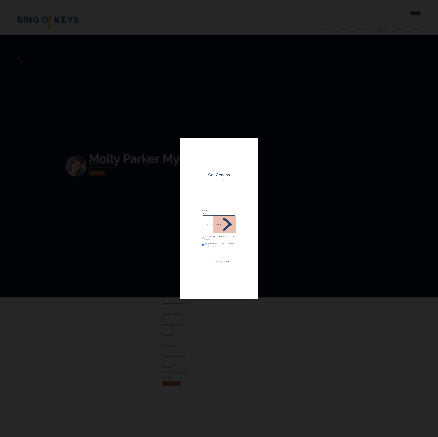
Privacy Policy (221, 236)
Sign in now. (225, 261)
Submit (218, 224)
